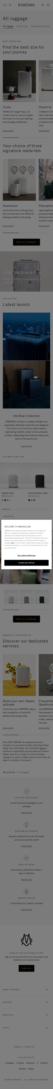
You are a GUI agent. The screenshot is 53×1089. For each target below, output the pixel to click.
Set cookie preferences (27, 555)
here (12, 543)
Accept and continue (26, 563)
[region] (26, 544)
